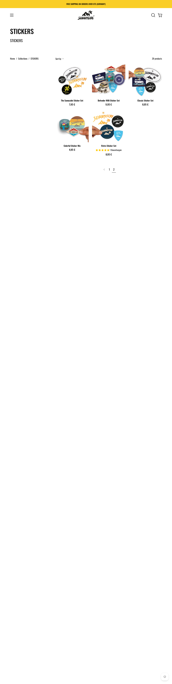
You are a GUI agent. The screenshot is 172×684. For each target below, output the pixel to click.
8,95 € (145, 104)
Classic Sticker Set (145, 101)
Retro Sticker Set (108, 146)
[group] (86, 4)
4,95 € (72, 150)
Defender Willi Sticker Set (109, 101)
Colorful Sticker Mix (72, 146)
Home (12, 58)
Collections (22, 58)
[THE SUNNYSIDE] (86, 15)
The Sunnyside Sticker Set (72, 101)
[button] (152, 15)
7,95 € (72, 104)
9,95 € (108, 104)
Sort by (58, 58)
